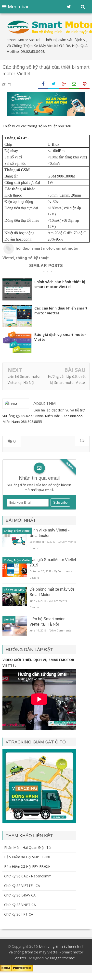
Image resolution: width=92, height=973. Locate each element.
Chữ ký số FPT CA (18, 914)
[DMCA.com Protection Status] (16, 970)
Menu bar (17, 6)
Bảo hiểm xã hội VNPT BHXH (28, 857)
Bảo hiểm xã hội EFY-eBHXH (27, 866)
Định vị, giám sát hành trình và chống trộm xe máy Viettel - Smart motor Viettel (47, 952)
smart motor (42, 248)
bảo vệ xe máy (14, 590)
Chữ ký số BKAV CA (20, 895)
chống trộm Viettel (17, 530)
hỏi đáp (22, 248)
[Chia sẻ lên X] (53, 84)
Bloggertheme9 (63, 957)
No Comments (61, 630)
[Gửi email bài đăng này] (74, 84)
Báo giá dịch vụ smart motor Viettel (60, 337)
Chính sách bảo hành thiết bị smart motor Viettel (59, 284)
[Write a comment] (82, 441)
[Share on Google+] (64, 84)
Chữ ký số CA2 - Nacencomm (28, 876)
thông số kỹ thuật (32, 258)
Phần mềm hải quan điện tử (27, 847)
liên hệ (9, 619)
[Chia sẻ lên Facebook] (43, 84)
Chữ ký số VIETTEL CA (22, 885)
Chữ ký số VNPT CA (20, 904)
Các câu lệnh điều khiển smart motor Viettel (61, 310)
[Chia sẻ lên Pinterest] (84, 84)
